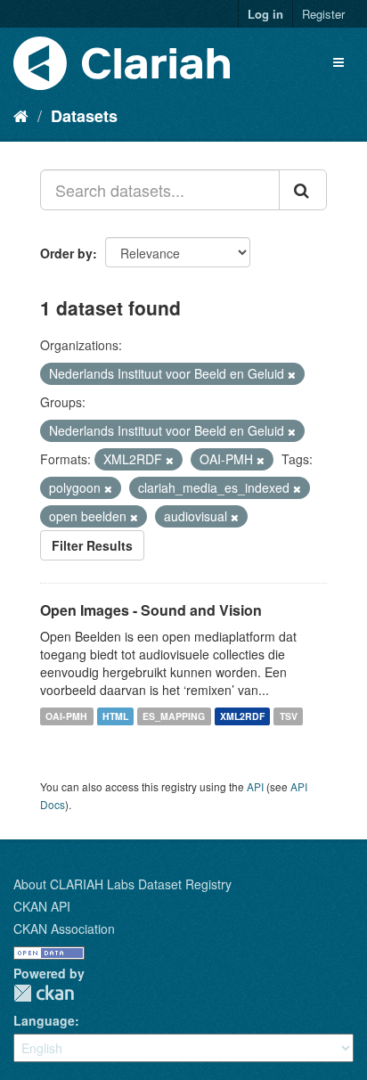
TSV (289, 716)
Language (44, 1020)
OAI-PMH (66, 716)
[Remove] (292, 374)
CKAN (43, 993)
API (255, 786)
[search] (303, 189)
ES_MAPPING (174, 716)
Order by (66, 253)
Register (323, 13)
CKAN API (41, 906)
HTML (115, 716)
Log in (265, 13)
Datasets (84, 115)
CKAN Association (64, 928)
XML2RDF (242, 716)
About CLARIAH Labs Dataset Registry (122, 884)
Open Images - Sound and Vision (151, 610)
